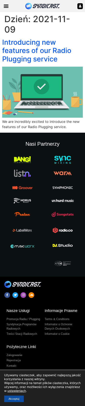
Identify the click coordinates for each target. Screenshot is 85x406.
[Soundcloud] (31, 295)
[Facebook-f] (7, 295)
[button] (6, 6)
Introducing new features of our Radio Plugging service (36, 50)
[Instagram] (23, 295)
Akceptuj (13, 398)
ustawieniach (16, 391)
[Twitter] (15, 295)
